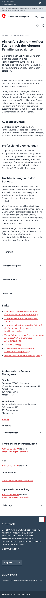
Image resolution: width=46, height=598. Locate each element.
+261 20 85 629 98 (10, 494)
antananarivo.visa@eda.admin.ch (17, 480)
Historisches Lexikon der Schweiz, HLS (22, 355)
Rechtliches (6, 594)
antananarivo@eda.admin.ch (15, 451)
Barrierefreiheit (16, 594)
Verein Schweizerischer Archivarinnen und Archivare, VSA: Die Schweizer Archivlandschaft (24, 338)
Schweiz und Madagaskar (18, 16)
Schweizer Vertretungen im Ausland (20, 580)
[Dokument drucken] (37, 25)
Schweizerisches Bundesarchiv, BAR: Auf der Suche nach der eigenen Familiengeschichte (23, 328)
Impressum (26, 594)
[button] (42, 519)
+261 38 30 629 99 (10, 465)
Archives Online (11, 344)
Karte (4, 419)
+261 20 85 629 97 (10, 448)
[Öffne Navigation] (42, 16)
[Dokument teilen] (43, 25)
